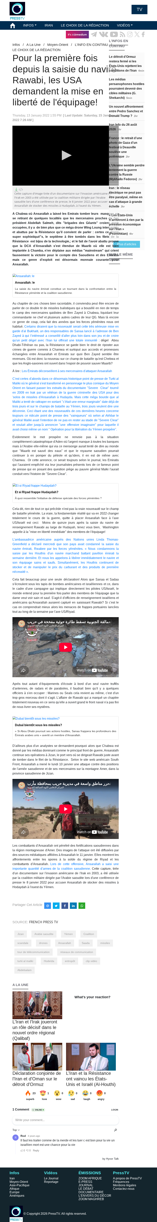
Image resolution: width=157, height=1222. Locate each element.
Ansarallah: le (25, 282)
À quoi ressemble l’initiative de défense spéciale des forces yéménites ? (58, 498)
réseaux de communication (76, 952)
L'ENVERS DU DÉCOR (94, 1195)
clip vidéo (91, 961)
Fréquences (121, 1181)
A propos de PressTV (127, 1178)
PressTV (121, 1173)
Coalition (88, 933)
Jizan (20, 933)
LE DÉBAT (85, 1188)
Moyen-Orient (19, 1181)
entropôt (70, 961)
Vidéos (50, 1173)
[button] (65, 155)
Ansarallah (64, 943)
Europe (15, 1192)
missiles (105, 943)
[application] (65, 156)
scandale (22, 943)
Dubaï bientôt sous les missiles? (38, 725)
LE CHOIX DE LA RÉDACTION (85, 25)
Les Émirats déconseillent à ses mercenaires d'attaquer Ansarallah (67, 371)
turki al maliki (25, 961)
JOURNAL (85, 1185)
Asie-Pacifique (19, 1185)
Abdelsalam (24, 970)
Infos (14, 1173)
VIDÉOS (123, 25)
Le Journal (51, 1178)
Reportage (51, 1181)
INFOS (28, 25)
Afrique (14, 1188)
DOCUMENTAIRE (91, 1192)
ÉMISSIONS (19, 34)
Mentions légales (124, 1185)
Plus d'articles (126, 244)
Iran (12, 1178)
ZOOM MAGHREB (91, 1199)
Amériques (17, 1195)
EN (134, 43)
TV (139, 9)
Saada (86, 943)
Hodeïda (49, 961)
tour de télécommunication (33, 952)
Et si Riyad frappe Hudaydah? (36, 492)
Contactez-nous (123, 1188)
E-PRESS (85, 1181)
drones (43, 943)
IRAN (49, 25)
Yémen (68, 933)
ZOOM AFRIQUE (90, 1178)
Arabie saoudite (43, 933)
